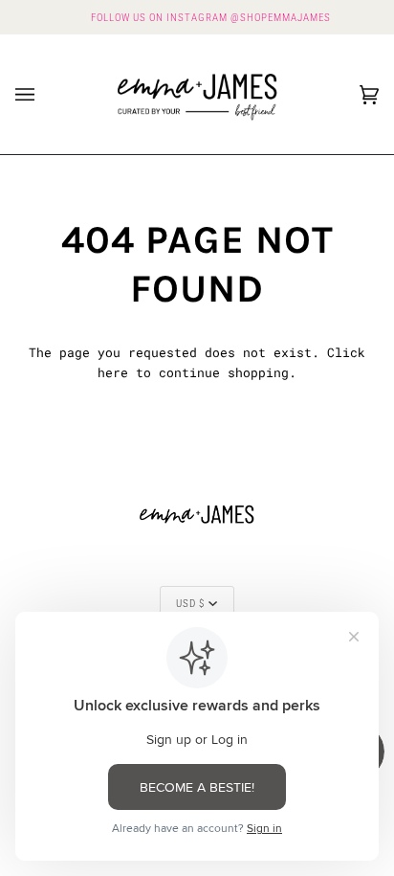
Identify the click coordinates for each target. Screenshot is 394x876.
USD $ (190, 603)
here (113, 372)
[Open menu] (44, 94)
